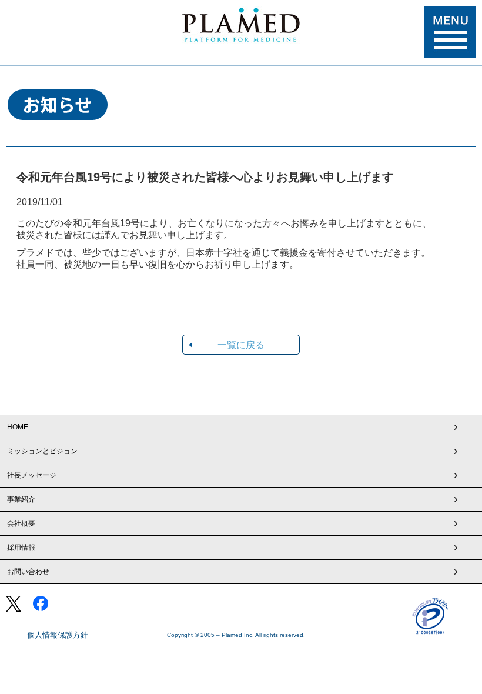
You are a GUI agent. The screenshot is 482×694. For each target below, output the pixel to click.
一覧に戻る (241, 345)
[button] (450, 32)
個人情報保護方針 (57, 634)
